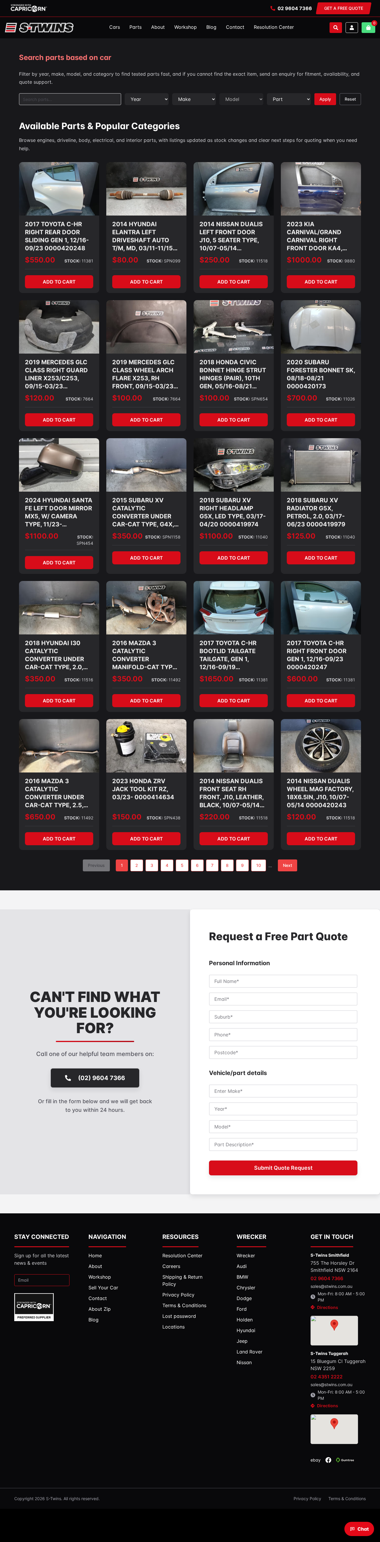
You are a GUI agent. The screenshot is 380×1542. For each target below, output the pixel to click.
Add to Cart (59, 282)
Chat (363, 1529)
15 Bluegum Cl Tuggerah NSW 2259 (338, 1364)
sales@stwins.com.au (331, 1286)
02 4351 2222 (327, 1377)
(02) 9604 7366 (101, 1078)
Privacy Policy (307, 1498)
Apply (325, 99)
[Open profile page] (352, 27)
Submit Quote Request (283, 1168)
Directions (327, 1307)
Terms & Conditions (347, 1498)
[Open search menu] (336, 27)
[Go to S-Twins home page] (39, 28)
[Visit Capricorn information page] (29, 8)
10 (258, 865)
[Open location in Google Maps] (334, 1330)
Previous (96, 865)
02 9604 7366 (295, 8)
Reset (350, 99)
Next (287, 865)
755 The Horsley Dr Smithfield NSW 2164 (334, 1266)
